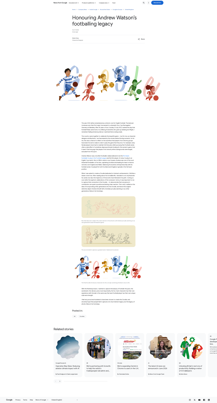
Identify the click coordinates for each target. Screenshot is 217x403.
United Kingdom (129, 9)
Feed (113, 3)
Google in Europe (117, 9)
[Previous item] (56, 381)
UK (74, 316)
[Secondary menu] (148, 3)
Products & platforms (88, 3)
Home (74, 9)
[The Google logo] (9, 400)
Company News (82, 9)
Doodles (82, 316)
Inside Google (93, 9)
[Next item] (60, 381)
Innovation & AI (73, 3)
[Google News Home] (60, 3)
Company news (103, 3)
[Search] (144, 3)
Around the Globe (105, 9)
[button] (157, 3)
